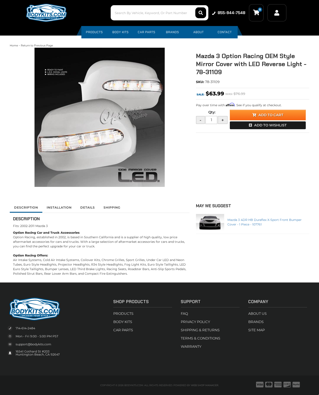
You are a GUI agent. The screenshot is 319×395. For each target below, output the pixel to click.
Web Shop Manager (204, 385)
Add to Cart (270, 115)
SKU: (200, 82)
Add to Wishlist (270, 125)
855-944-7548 (231, 12)
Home (14, 45)
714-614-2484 (25, 328)
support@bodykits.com (33, 344)
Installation (59, 207)
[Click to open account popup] (276, 12)
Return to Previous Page (37, 45)
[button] (159, 12)
